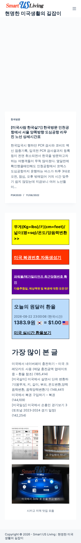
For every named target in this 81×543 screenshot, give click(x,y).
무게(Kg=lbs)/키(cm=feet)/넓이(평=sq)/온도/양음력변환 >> (40, 232)
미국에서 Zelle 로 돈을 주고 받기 (40, 498)
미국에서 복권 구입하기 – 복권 (33, 395)
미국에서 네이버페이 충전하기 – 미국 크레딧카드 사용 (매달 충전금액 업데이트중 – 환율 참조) (40, 369)
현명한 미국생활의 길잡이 (33, 13)
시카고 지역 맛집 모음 (40, 510)
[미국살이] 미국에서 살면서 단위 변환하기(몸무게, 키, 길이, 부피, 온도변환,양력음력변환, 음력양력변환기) (40, 384)
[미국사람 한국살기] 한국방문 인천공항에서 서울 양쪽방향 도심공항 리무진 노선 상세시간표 (40, 132)
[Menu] (74, 8)
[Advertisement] (40, 59)
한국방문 (15, 119)
